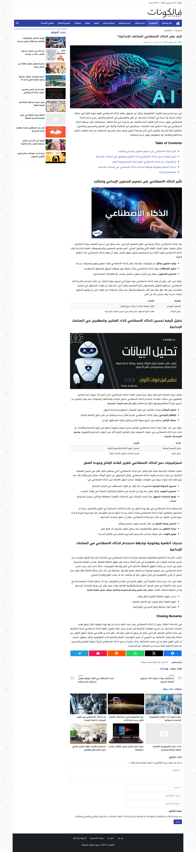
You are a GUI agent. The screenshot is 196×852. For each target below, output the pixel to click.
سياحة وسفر (109, 23)
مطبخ (87, 23)
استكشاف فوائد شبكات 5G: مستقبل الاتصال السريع (157, 678)
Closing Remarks (167, 172)
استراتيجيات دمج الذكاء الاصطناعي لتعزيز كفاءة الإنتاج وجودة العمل (144, 162)
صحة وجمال (140, 23)
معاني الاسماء (47, 23)
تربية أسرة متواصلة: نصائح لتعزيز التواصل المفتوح (31, 155)
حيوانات (77, 23)
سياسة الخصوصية (97, 838)
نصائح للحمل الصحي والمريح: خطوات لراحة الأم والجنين (33, 91)
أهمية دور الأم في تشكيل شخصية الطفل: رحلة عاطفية (33, 142)
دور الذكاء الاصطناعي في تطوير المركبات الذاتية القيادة (91, 718)
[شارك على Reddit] (116, 653)
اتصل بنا (110, 838)
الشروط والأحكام (79, 838)
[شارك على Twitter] (154, 653)
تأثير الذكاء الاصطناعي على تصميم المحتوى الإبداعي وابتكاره (147, 151)
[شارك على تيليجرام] (79, 653)
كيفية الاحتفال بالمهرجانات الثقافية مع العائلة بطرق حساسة (31, 40)
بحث (17, 23)
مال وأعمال (167, 23)
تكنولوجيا (153, 23)
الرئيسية (178, 23)
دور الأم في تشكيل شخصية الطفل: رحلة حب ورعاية (33, 52)
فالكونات (111, 845)
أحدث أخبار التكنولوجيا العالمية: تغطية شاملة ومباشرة (166, 748)
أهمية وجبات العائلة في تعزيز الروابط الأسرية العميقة (32, 116)
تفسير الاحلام (64, 23)
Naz (180, 42)
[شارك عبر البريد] (98, 653)
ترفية (96, 23)
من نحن (120, 838)
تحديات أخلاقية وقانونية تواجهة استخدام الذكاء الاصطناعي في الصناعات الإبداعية (137, 167)
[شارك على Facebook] (172, 653)
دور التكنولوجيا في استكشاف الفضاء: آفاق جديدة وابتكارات (125, 718)
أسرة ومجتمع (125, 23)
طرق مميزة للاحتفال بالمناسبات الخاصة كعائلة (32, 104)
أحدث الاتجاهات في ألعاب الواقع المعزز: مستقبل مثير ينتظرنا (96, 678)
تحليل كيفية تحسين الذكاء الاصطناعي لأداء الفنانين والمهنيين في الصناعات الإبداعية (136, 157)
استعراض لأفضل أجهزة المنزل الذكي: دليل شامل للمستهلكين (89, 748)
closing (163, 668)
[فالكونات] (98, 12)
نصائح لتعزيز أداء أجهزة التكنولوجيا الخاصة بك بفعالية (165, 718)
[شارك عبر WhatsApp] (135, 653)
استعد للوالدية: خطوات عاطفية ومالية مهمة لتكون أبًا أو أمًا (32, 78)
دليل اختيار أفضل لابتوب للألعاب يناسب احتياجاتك (125, 748)
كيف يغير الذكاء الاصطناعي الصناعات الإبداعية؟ (149, 36)
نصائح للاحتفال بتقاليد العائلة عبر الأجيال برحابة (31, 65)
